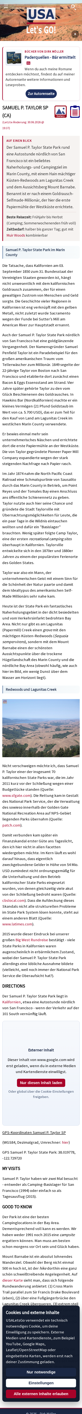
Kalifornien (11, 1001)
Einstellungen (41, 1383)
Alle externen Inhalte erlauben (41, 1394)
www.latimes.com (17, 924)
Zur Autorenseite (41, 93)
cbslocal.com (13, 900)
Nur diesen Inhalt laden (41, 1083)
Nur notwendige (41, 1372)
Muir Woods (15, 235)
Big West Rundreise (31, 939)
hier (65, 1142)
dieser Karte (12, 1280)
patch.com (11, 825)
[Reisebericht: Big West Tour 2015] (73, 116)
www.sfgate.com (16, 795)
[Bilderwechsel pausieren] (75, 34)
